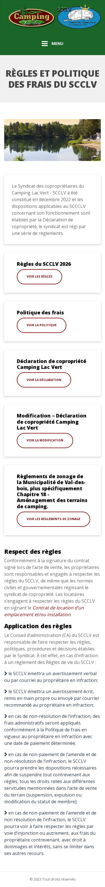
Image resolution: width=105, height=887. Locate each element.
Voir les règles (39, 276)
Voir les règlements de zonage (53, 519)
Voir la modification (45, 440)
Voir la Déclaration (44, 380)
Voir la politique (42, 325)
